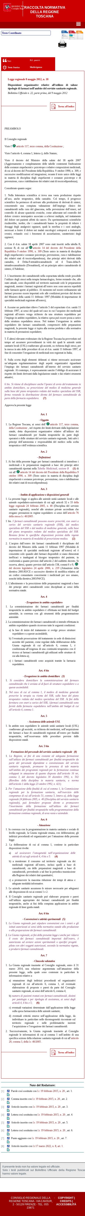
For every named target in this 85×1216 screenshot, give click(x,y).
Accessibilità (66, 1204)
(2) (73, 538)
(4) (56, 856)
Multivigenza (36, 67)
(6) (37, 1002)
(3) (63, 676)
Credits (65, 1201)
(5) (63, 919)
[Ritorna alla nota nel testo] (8, 1091)
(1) (74, 468)
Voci (9, 61)
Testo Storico (14, 67)
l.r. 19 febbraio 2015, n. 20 (51, 1091)
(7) (44, 398)
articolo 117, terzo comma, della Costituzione (39, 146)
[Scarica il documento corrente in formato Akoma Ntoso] (79, 38)
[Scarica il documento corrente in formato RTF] (64, 38)
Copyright (65, 1197)
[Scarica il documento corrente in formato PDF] (72, 38)
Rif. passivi (35, 60)
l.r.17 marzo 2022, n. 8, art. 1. (48, 1146)
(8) (75, 751)
